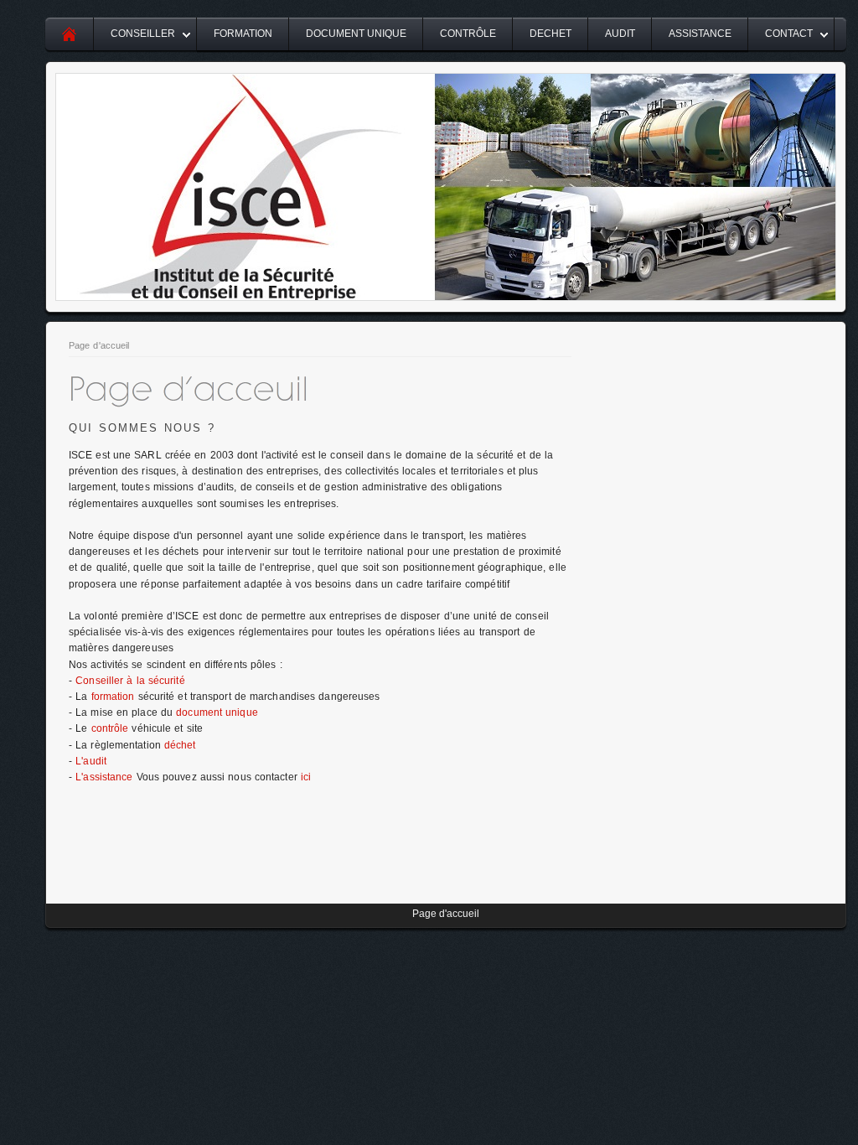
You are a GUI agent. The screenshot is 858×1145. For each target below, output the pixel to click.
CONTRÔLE (468, 33)
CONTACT (789, 33)
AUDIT (620, 33)
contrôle (110, 728)
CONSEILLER (143, 33)
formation (113, 696)
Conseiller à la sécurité (129, 680)
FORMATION (243, 33)
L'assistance (105, 777)
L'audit (90, 761)
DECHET (550, 33)
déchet (180, 745)
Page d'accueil (99, 345)
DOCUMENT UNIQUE (356, 33)
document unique (217, 712)
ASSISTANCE (700, 33)
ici (306, 777)
